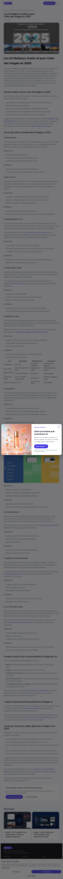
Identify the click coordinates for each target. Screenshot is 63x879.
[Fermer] (59, 426)
